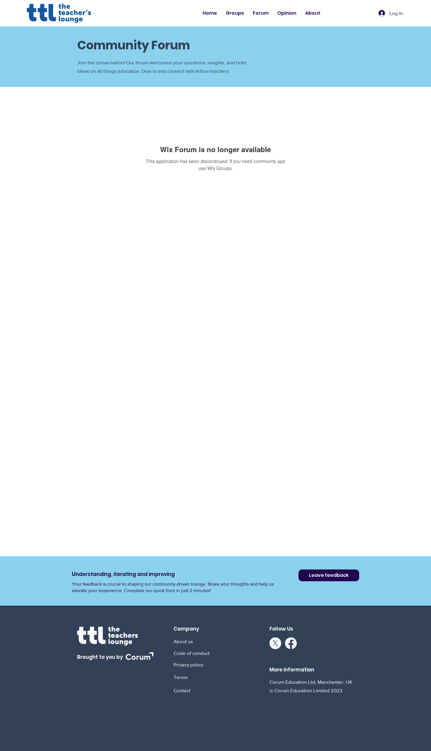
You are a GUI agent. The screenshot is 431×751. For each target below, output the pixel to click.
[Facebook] (291, 643)
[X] (275, 643)
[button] (234, 13)
